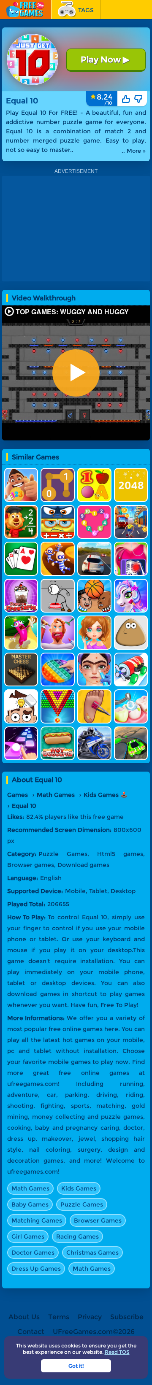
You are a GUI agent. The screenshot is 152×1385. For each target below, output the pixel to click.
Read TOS (117, 1352)
